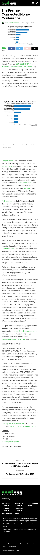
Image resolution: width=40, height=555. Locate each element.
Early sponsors (8, 201)
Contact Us (12, 546)
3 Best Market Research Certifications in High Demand (19, 530)
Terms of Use (18, 544)
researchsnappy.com (12, 550)
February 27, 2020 (28, 23)
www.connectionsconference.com (23, 426)
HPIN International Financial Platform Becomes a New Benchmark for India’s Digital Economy (20, 520)
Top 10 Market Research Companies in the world (18, 525)
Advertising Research (6, 504)
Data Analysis (7, 513)
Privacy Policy (6, 544)
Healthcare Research (19, 504)
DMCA (3, 546)
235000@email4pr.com (11, 442)
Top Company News (33, 504)
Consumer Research (5, 509)
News (17, 513)
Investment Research (19, 509)
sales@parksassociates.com (13, 423)
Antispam (29, 544)
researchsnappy (13, 23)
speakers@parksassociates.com (24, 331)
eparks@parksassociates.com (13, 339)
